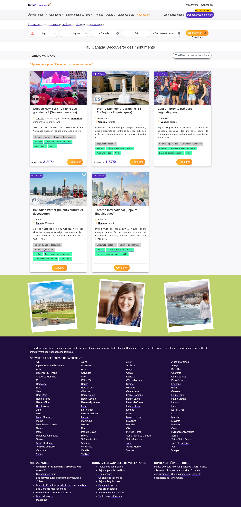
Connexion (207, 4)
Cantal (129, 372)
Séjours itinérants (42, 137)
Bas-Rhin (176, 369)
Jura (38, 409)
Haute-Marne (43, 398)
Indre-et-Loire (133, 406)
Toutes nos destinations (110, 466)
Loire (38, 413)
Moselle (175, 424)
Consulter (75, 162)
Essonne (176, 384)
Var (173, 446)
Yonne (39, 454)
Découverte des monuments (58, 142)
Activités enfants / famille (111, 492)
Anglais (100, 148)
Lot (173, 413)
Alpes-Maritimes (180, 361)
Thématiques (105, 474)
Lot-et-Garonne (44, 417)
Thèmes (98, 14)
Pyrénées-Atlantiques (182, 431)
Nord (83, 428)
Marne (39, 420)
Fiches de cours (162, 466)
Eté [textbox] (136, 33)
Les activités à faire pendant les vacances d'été (61, 485)
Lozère (85, 417)
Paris (39, 431)
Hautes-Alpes (43, 402)
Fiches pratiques (182, 466)
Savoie (39, 439)
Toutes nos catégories (110, 496)
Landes (130, 409)
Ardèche (130, 365)
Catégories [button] (55, 14)
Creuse (40, 380)
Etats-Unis (76, 118)
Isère (174, 406)
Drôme (130, 384)
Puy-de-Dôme (133, 431)
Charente (176, 372)
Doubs (84, 384)
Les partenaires (44, 496)
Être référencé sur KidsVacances (53, 492)
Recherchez (195, 32)
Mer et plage (40, 146)
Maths (52, 146)
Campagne (66, 259)
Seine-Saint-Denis (181, 439)
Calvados (86, 372)
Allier (128, 361)
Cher (83, 376)
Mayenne (131, 420)
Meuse (85, 424)
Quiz (195, 466)
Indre (84, 406)
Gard (174, 387)
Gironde (85, 391)
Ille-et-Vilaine (43, 406)
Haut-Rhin (41, 395)
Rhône (84, 435)
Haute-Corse (88, 395)
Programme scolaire (178, 470)
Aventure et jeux (104, 153)
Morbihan (131, 424)
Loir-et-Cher (177, 409)
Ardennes (86, 365)
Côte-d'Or (86, 380)
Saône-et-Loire (89, 439)
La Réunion (87, 409)
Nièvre (39, 428)
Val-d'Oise (86, 446)
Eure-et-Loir (87, 387)
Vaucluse (41, 450)
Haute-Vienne (178, 398)
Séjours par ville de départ (112, 470)
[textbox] (43, 33)
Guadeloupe (132, 391)
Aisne (84, 361)
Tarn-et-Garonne (180, 443)
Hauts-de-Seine (134, 402)
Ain (38, 361)
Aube (39, 369)
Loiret (129, 413)
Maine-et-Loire (134, 417)
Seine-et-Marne (44, 443)
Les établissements (174, 14)
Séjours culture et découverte (48, 245)
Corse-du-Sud (178, 376)
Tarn (128, 443)
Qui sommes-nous (46, 474)
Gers (38, 391)
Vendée (85, 450)
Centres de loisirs (107, 485)
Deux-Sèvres (178, 380)
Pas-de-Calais (88, 431)
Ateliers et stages (107, 488)
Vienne (130, 450)
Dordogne (41, 384)
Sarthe (174, 435)
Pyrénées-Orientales (47, 435)
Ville (117, 153)
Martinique (86, 420)
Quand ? (110, 14)
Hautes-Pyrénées (90, 402)
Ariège (174, 365)
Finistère (130, 387)
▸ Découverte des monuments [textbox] (167, 33)
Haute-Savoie (88, 398)
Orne (174, 428)
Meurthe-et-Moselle (46, 424)
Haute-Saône (133, 398)
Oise (128, 428)
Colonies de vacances (64, 137)
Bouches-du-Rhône (46, 372)
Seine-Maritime (134, 439)
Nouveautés (143, 14)
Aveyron (130, 369)
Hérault (175, 402)
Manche (175, 417)
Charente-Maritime (46, 376)
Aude (84, 369)
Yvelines (85, 454)
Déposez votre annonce (200, 14)
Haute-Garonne (134, 395)
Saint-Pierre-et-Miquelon (139, 435)
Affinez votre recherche (193, 55)
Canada (40, 118)
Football (38, 142)
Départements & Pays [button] (78, 14)
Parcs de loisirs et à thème (171, 153)
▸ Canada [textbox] (108, 33)
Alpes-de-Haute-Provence (50, 365)
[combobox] (43, 33)
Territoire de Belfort (46, 446)
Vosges (175, 450)
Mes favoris (192, 4)
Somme (85, 443)
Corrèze (130, 376)
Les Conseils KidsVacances (51, 488)
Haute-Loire (177, 395)
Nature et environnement (46, 259)
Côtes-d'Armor (134, 380)
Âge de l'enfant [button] (36, 14)
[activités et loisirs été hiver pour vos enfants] (39, 5)
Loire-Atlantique (89, 413)
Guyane (175, 391)
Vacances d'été (126, 14)
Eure (38, 387)
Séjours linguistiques (106, 144)
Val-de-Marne (133, 446)
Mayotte (175, 420)
